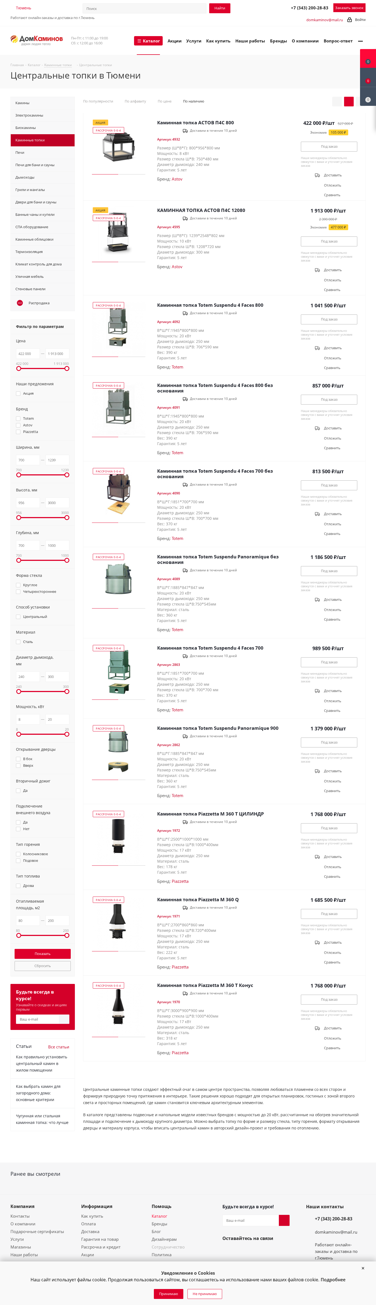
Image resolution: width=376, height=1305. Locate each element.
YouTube (241, 1251)
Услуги (17, 1239)
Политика (161, 1254)
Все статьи (58, 1047)
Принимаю (168, 1293)
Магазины (20, 1247)
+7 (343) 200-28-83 (309, 7)
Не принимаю (205, 1293)
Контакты (20, 1216)
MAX (273, 7)
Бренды (159, 1223)
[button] (362, 1268)
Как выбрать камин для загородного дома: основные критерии (38, 1093)
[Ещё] (360, 40)
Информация (96, 1206)
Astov (177, 179)
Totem (177, 367)
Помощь (161, 1206)
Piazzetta (180, 881)
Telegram (261, 7)
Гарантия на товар (100, 1239)
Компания (22, 1206)
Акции (87, 1254)
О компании (23, 1223)
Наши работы (24, 1254)
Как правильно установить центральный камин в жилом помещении (41, 1063)
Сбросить (42, 965)
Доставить (333, 175)
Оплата (88, 1223)
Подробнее (333, 1280)
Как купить (92, 1216)
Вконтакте (227, 1251)
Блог (156, 1231)
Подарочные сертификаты (37, 1231)
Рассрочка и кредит (101, 1247)
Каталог (159, 1216)
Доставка (90, 1231)
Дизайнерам (164, 1239)
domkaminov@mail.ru (324, 19)
